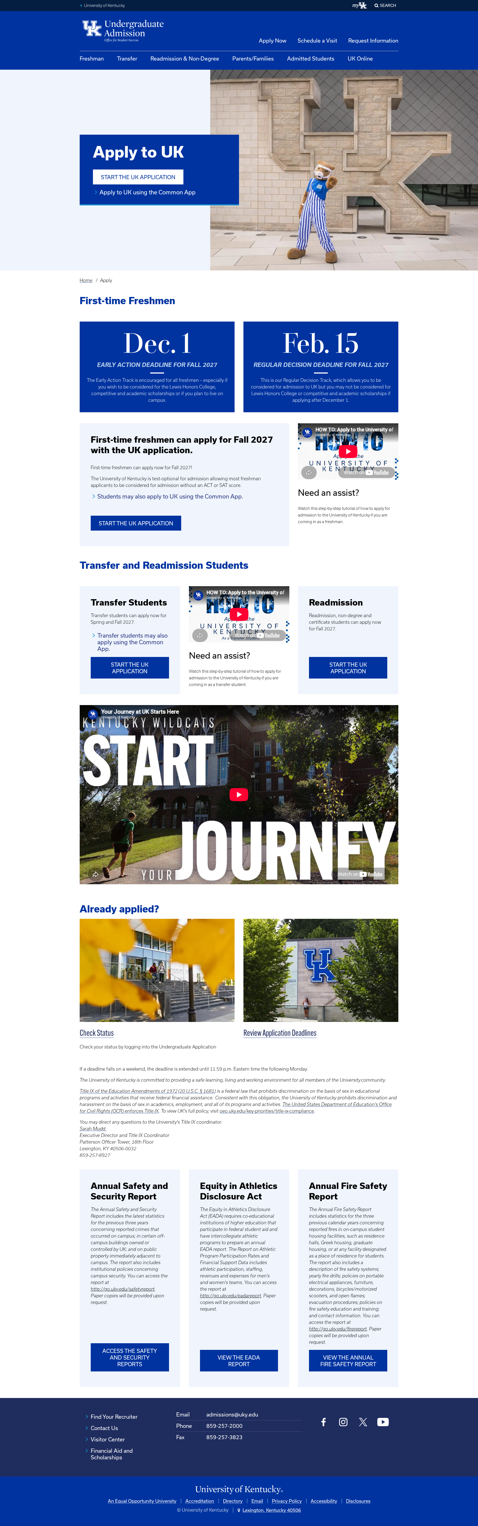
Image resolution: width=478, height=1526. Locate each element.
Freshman (92, 58)
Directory (233, 1501)
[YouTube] (383, 1423)
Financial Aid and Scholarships (112, 1453)
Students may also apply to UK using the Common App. (170, 496)
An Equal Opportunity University (142, 1501)
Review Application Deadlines (279, 1033)
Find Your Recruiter (114, 1416)
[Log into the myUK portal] (360, 5)
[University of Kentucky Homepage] (239, 1489)
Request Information (373, 40)
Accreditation (199, 1501)
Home (86, 280)
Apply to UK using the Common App (148, 192)
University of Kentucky (104, 5)
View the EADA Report (239, 1360)
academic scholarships (150, 393)
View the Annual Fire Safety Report (348, 1360)
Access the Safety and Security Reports (129, 1357)
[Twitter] (363, 1423)
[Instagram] (343, 1423)
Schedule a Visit (317, 40)
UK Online (360, 58)
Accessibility (324, 1501)
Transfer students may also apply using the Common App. (132, 642)
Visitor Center (108, 1439)
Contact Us (104, 1428)
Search (388, 5)
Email (257, 1501)
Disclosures (358, 1501)
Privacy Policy (287, 1501)
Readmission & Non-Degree (184, 58)
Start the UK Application (138, 177)
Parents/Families (253, 58)
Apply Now (273, 40)
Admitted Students (310, 58)
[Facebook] (324, 1423)
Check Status (97, 1033)
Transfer (127, 58)
